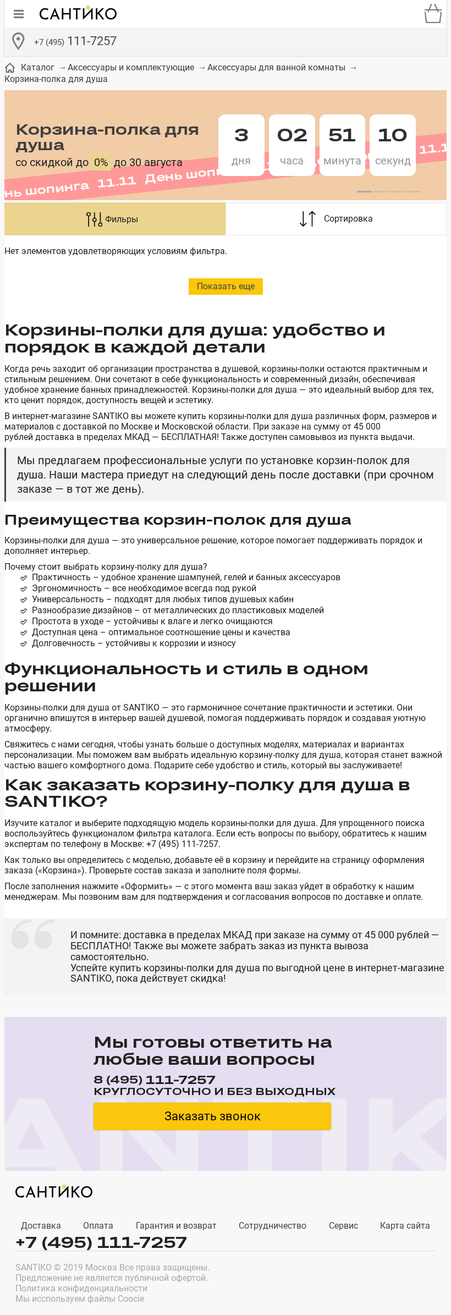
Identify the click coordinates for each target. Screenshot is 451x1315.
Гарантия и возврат (176, 1225)
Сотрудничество (272, 1225)
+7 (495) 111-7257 (101, 1242)
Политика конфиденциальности (81, 1288)
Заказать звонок (212, 1116)
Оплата (98, 1225)
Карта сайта (405, 1225)
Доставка (41, 1225)
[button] (364, 192)
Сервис (343, 1225)
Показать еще (226, 286)
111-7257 (75, 41)
